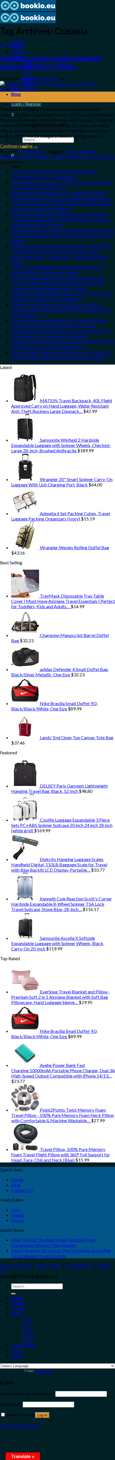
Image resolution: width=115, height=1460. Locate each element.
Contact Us (22, 1190)
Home (17, 41)
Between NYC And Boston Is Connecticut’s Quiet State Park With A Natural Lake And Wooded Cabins (61, 195)
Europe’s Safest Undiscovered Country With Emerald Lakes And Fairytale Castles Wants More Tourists (61, 354)
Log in (42, 1415)
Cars (26, 72)
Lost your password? (19, 1425)
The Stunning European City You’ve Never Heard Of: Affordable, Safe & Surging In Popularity (61, 333)
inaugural (9, 156)
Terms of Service (16, 1265)
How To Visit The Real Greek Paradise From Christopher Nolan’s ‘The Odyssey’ (53, 174)
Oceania (27, 156)
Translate (44, 1371)
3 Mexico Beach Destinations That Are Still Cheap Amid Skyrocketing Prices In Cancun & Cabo (58, 323)
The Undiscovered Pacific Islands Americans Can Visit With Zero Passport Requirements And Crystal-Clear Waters (62, 235)
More (17, 1313)
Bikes (27, 1339)
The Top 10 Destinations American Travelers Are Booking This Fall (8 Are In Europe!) (57, 270)
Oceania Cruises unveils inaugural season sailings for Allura (51, 62)
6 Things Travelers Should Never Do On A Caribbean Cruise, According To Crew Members (61, 296)
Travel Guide (9, 45)
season (59, 156)
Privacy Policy (48, 1265)
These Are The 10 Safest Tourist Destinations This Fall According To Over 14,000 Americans (62, 344)
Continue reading (19, 145)
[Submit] (13, 1294)
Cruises (70, 151)
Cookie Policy (78, 1265)
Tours (27, 1318)
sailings (44, 156)
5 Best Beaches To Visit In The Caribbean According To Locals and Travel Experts (61, 185)
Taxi (15, 1209)
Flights (18, 46)
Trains (28, 1334)
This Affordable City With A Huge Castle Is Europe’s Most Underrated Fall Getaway (61, 206)
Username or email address (27, 1393)
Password (11, 1404)
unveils (74, 156)
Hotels (18, 51)
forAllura (88, 151)
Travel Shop (23, 1345)
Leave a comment (98, 156)
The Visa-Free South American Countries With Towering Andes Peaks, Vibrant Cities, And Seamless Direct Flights (61, 310)
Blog (16, 94)
